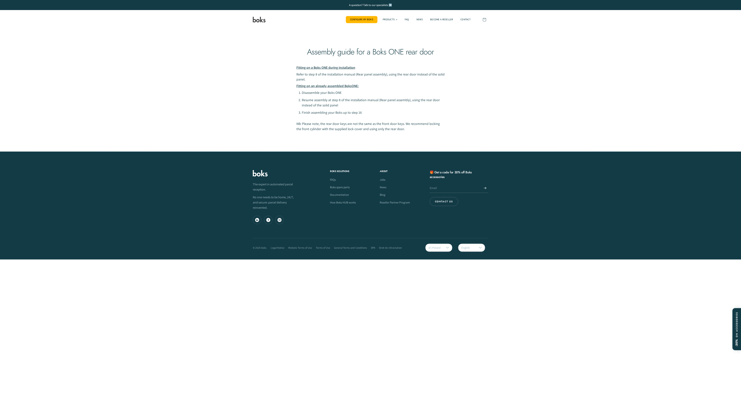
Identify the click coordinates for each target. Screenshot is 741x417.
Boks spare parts (340, 187)
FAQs (333, 179)
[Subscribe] (485, 188)
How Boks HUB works (343, 202)
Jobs (382, 179)
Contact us (444, 201)
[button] (390, 19)
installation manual (364, 100)
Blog (382, 195)
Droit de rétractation (390, 247)
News (383, 187)
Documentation (339, 195)
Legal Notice (277, 247)
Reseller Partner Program (395, 202)
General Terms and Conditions (350, 247)
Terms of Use (323, 247)
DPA (373, 247)
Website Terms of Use (300, 247)
